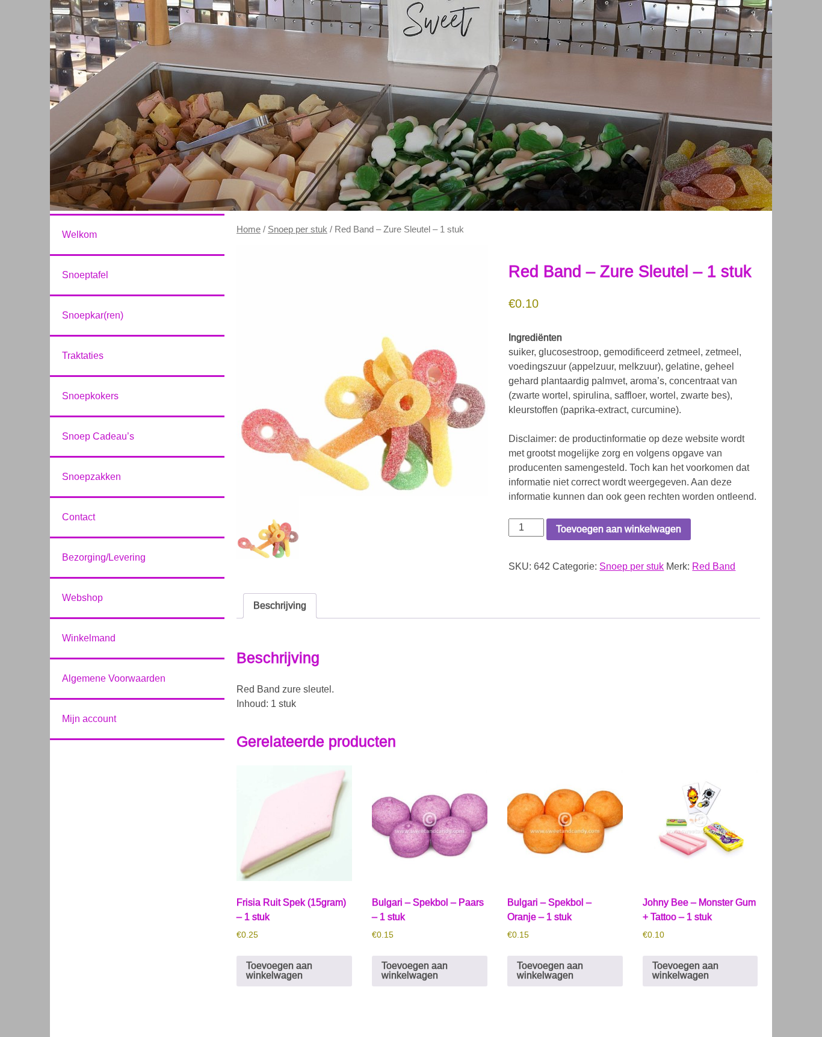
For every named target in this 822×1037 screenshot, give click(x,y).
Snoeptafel (85, 275)
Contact (78, 517)
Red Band (713, 566)
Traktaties (83, 355)
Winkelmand (89, 638)
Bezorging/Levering (104, 557)
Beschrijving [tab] (279, 605)
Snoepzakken (91, 477)
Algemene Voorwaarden (113, 678)
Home (248, 229)
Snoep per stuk (297, 229)
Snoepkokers (90, 396)
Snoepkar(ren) (92, 315)
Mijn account (89, 719)
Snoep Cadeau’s (98, 436)
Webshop (82, 598)
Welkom (79, 234)
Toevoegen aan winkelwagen (618, 529)
